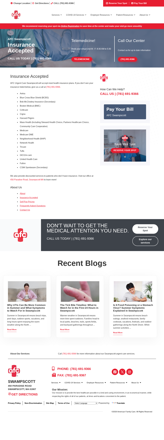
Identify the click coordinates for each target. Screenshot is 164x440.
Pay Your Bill (140, 3)
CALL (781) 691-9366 (64, 3)
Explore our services (145, 241)
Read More (12, 329)
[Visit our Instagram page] (129, 372)
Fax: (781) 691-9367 (71, 375)
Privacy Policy (14, 403)
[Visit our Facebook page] (115, 372)
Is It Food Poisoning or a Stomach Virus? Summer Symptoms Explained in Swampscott (133, 308)
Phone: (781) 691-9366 (74, 369)
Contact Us (25, 210)
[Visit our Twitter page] (122, 372)
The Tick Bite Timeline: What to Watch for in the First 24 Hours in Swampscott (79, 308)
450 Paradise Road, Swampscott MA (27, 180)
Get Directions (42, 3)
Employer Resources (100, 15)
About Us (144, 15)
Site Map (50, 403)
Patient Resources (124, 15)
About (22, 193)
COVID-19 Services (75, 15)
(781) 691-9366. (53, 87)
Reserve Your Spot (117, 3)
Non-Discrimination (33, 403)
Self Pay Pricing (27, 202)
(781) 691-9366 (42, 58)
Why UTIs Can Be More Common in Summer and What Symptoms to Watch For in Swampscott (26, 308)
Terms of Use (64, 403)
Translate (121, 403)
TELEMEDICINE (82, 59)
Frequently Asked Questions (32, 206)
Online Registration (70, 26)
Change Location (21, 3)
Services (56, 15)
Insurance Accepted (29, 198)
